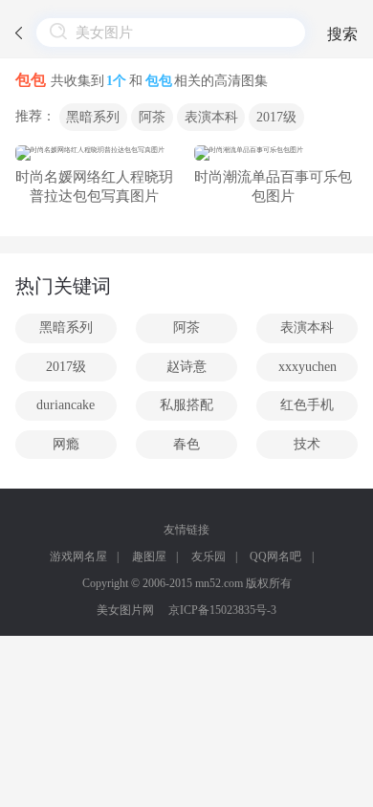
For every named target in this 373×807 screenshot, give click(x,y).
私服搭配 (186, 405)
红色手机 (307, 405)
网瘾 (66, 444)
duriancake (65, 405)
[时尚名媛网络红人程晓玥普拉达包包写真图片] (94, 153)
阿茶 (152, 117)
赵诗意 (186, 367)
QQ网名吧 (275, 556)
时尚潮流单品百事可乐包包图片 (273, 186)
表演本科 (211, 117)
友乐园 (208, 556)
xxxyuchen (307, 367)
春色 (186, 444)
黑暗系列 (93, 117)
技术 (307, 444)
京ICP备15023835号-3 (222, 610)
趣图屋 (149, 556)
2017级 (276, 117)
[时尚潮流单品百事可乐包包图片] (273, 153)
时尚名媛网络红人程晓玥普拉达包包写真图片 (94, 186)
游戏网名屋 (78, 556)
